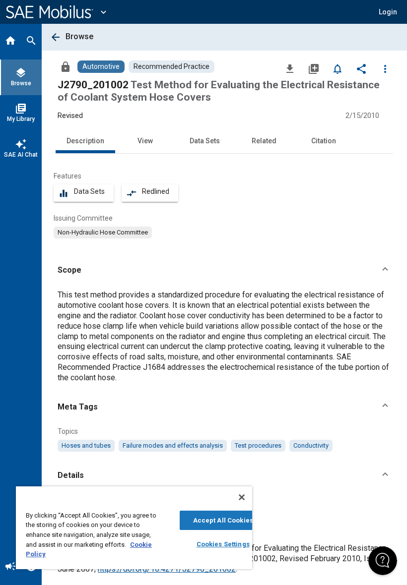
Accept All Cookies (223, 520)
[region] (134, 527)
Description (85, 141)
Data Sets (205, 141)
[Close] (242, 497)
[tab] (10, 41)
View (145, 141)
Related (264, 141)
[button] (224, 270)
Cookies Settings (223, 544)
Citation (323, 141)
